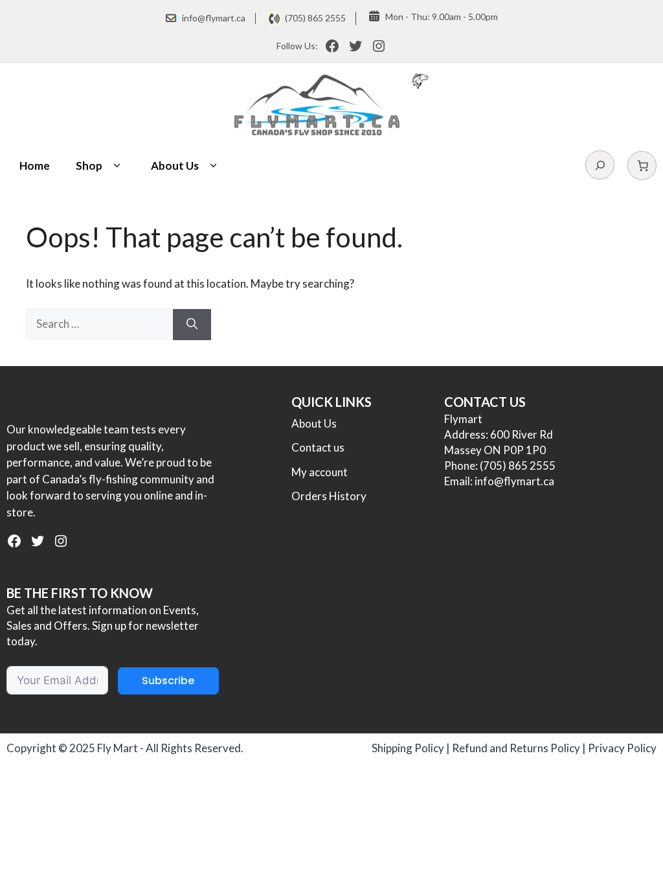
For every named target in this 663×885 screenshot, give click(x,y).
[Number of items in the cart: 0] (642, 165)
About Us (175, 165)
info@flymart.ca (213, 17)
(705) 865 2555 (315, 17)
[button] (117, 165)
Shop (89, 165)
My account (319, 472)
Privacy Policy (622, 748)
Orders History (328, 496)
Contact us (317, 447)
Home (34, 165)
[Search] (192, 324)
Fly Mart (117, 748)
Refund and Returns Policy (516, 748)
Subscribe (168, 680)
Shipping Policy (408, 748)
